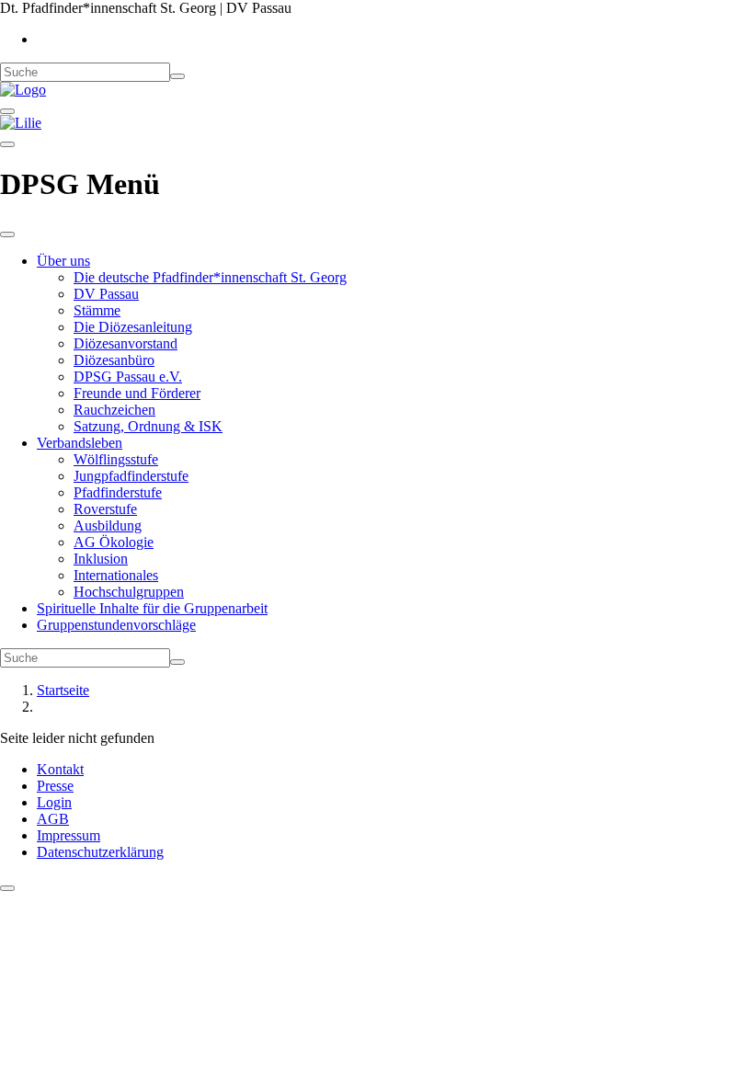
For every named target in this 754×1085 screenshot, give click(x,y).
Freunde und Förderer (137, 393)
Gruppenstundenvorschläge (116, 625)
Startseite (63, 690)
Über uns (63, 260)
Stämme (97, 310)
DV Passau (106, 294)
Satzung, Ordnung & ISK (148, 426)
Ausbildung (108, 525)
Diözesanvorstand (125, 343)
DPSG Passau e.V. (128, 376)
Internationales (116, 575)
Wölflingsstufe (116, 459)
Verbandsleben (79, 443)
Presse (55, 786)
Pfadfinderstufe (118, 492)
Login (54, 802)
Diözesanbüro (114, 360)
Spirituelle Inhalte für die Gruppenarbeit (152, 608)
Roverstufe (105, 509)
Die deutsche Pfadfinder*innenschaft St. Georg (210, 277)
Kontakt (60, 769)
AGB (53, 819)
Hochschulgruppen (129, 592)
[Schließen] (7, 234)
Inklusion (101, 558)
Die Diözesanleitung (133, 327)
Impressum (68, 835)
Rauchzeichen (114, 409)
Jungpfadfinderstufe (131, 476)
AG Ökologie (114, 542)
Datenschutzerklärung (100, 852)
